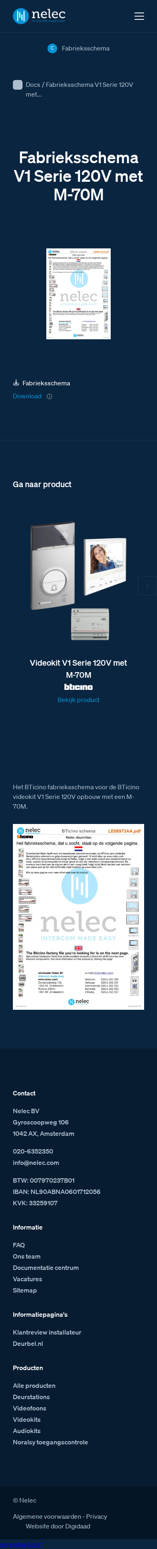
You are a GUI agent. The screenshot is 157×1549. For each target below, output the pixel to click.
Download (27, 396)
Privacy (96, 1516)
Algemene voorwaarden (47, 1516)
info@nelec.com (36, 1162)
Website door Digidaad (58, 1526)
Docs (33, 84)
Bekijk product (78, 700)
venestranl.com (22, 1544)
